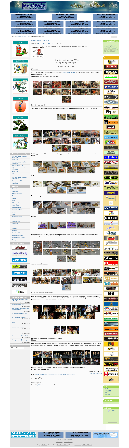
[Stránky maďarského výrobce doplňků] (111, 122)
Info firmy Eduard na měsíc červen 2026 (19, 162)
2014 (25, 36)
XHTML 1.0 (84, 444)
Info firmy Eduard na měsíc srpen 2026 (19, 157)
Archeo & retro (16, 188)
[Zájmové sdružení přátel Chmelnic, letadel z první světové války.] (20, 286)
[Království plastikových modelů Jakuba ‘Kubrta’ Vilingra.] (20, 266)
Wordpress (78, 444)
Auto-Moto (15, 191)
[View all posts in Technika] (20, 123)
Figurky (14, 198)
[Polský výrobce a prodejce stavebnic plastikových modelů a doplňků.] (111, 233)
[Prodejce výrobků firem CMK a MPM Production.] (111, 178)
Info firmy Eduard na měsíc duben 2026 (19, 174)
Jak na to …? (15, 202)
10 (28, 36)
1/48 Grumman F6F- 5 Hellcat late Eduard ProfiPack (20, 309)
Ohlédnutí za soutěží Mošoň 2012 (20, 335)
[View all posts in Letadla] (20, 86)
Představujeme (16, 221)
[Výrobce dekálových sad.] (111, 314)
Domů (13, 12)
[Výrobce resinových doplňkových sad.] (111, 62)
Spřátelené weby (22, 12)
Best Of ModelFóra (17, 193)
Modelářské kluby (46, 12)
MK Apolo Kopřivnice (96, 373)
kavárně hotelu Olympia (68, 72)
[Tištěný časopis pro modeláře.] (111, 374)
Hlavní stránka (19, 36)
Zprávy (14, 239)
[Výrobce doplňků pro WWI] (111, 188)
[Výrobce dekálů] (111, 268)
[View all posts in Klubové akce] (20, 67)
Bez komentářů (71, 374)
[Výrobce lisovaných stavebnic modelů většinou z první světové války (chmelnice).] (111, 112)
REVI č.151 (15, 183)
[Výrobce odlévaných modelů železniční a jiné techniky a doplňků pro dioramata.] (111, 354)
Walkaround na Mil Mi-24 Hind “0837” (19, 331)
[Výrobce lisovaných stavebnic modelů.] (111, 198)
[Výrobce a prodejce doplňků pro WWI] (111, 273)
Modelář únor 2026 (17, 180)
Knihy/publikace (16, 207)
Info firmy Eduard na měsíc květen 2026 (19, 168)
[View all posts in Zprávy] (20, 142)
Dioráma (14, 195)
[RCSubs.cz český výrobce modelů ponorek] (111, 324)
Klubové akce (15, 205)
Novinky (14, 219)
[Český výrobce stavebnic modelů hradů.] (111, 92)
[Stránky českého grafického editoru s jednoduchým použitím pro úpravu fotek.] (20, 292)
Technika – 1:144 (16, 233)
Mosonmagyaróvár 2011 (18, 304)
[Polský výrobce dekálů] (111, 319)
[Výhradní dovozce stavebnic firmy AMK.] (111, 248)
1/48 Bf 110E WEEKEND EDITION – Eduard (20, 300)
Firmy (13, 200)
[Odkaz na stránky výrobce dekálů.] (111, 152)
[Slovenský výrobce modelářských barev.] (111, 142)
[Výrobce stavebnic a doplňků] (111, 127)
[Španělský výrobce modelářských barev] (111, 359)
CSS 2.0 (90, 444)
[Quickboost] (111, 329)
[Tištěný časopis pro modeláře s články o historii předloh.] (111, 293)
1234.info (44, 444)
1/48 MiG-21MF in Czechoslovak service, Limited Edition (20, 326)
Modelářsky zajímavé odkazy (59, 12)
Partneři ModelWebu (33, 12)
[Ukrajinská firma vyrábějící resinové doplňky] (111, 97)
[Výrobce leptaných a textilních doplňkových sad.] (111, 172)
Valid (108, 390)
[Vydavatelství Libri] (111, 203)
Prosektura (15, 223)
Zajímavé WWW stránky (18, 237)
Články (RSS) (59, 442)
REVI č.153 (15, 159)
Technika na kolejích (17, 235)
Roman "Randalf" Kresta (45, 44)
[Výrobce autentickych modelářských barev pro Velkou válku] (111, 298)
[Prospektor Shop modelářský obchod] (111, 87)
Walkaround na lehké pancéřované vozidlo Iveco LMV (20, 340)
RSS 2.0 (115, 48)
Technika (14, 230)
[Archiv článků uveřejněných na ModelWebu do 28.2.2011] (20, 247)
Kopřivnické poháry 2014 (40, 40)
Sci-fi (13, 226)
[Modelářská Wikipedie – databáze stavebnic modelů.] (20, 273)
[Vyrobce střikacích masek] (111, 379)
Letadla (14, 212)
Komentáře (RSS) (68, 442)
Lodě (13, 214)
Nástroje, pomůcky (17, 216)
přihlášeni (40, 385)
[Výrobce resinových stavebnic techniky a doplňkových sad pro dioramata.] (111, 283)
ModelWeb (66, 439)
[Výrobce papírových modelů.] (111, 228)
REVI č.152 (15, 171)
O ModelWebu (72, 12)
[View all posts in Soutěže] (20, 105)
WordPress (107, 394)
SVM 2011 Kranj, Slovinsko (18, 317)
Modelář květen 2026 (17, 165)
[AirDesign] (23, 437)
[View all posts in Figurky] (20, 49)
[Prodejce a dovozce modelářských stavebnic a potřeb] (111, 309)
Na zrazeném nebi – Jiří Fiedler (20, 313)
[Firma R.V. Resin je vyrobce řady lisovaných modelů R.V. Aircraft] (111, 213)
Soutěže (14, 228)
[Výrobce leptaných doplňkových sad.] (111, 258)
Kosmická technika (17, 209)
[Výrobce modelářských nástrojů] (111, 117)
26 (30, 36)
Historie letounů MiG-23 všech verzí (19, 322)
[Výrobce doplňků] (111, 167)
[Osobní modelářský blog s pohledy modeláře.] (20, 254)
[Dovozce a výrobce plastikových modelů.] (111, 218)
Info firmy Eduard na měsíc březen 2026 (19, 178)
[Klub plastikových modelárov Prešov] (111, 339)
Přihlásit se (108, 389)
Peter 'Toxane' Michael (62, 444)
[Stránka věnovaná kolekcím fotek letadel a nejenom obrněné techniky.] (20, 279)
